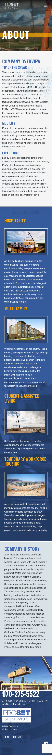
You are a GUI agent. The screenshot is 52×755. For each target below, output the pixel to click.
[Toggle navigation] (46, 5)
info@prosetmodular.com (14, 704)
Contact (17, 737)
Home (6, 737)
